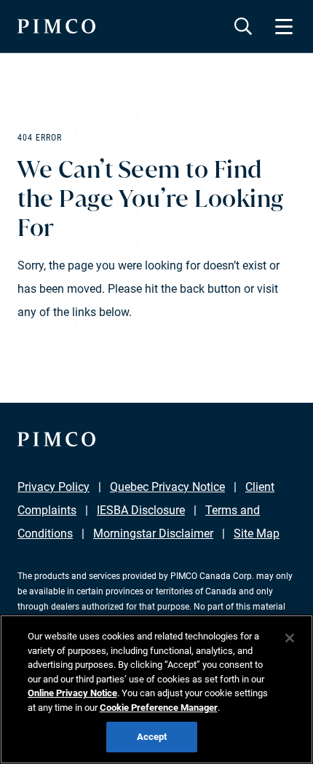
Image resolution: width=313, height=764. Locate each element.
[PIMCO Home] (56, 26)
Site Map (257, 533)
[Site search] (243, 26)
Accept (152, 736)
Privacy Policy (53, 487)
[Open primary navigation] (284, 26)
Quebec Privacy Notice (167, 487)
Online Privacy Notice (72, 693)
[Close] (290, 638)
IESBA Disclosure (141, 510)
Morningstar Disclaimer (153, 533)
